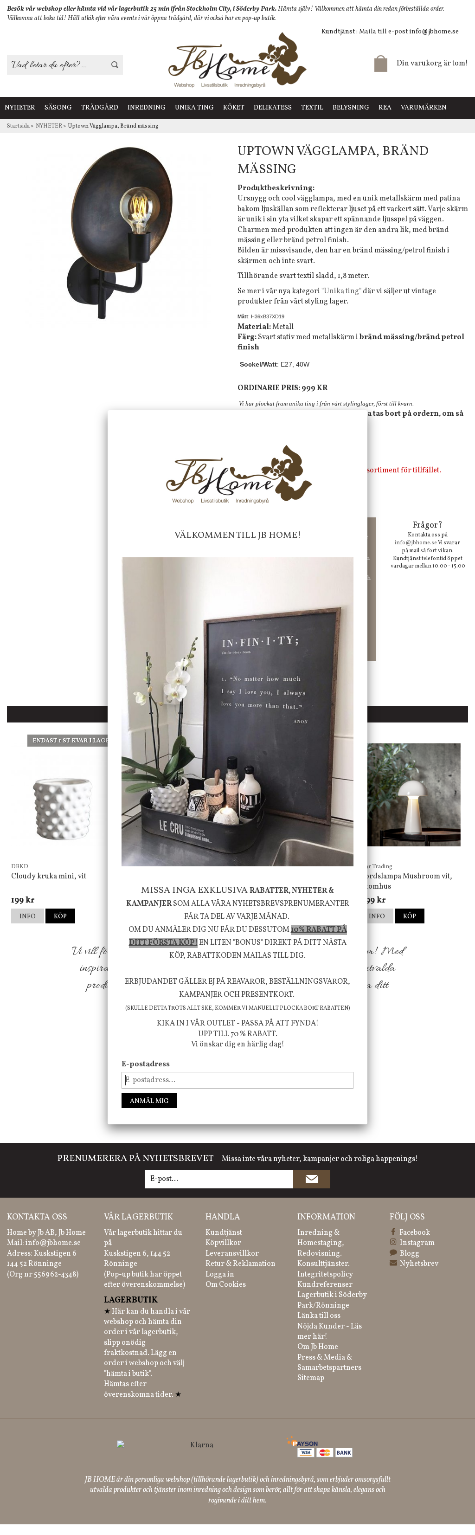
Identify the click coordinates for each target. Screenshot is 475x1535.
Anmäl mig (149, 1101)
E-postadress (146, 1064)
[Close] (367, 410)
